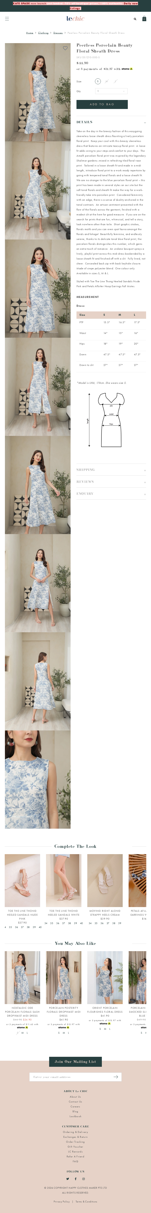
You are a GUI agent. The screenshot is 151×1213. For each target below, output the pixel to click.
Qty (78, 91)
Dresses (58, 32)
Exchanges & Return (75, 1137)
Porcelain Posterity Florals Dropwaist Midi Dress (64, 1011)
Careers (75, 1106)
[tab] (111, 122)
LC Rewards (75, 1151)
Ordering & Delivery (75, 1132)
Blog (75, 1111)
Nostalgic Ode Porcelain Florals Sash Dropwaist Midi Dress (22, 1011)
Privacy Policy (62, 1201)
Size (79, 81)
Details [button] (84, 123)
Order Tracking (75, 1141)
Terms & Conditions (87, 1201)
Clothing (43, 32)
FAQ (75, 1161)
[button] (111, 469)
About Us (75, 1096)
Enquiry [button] (85, 494)
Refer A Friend (75, 1156)
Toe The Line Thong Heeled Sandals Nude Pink (22, 914)
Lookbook (75, 1116)
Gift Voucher (75, 1146)
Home (29, 32)
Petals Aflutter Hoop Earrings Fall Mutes (110, 286)
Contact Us (75, 1101)
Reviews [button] (85, 482)
